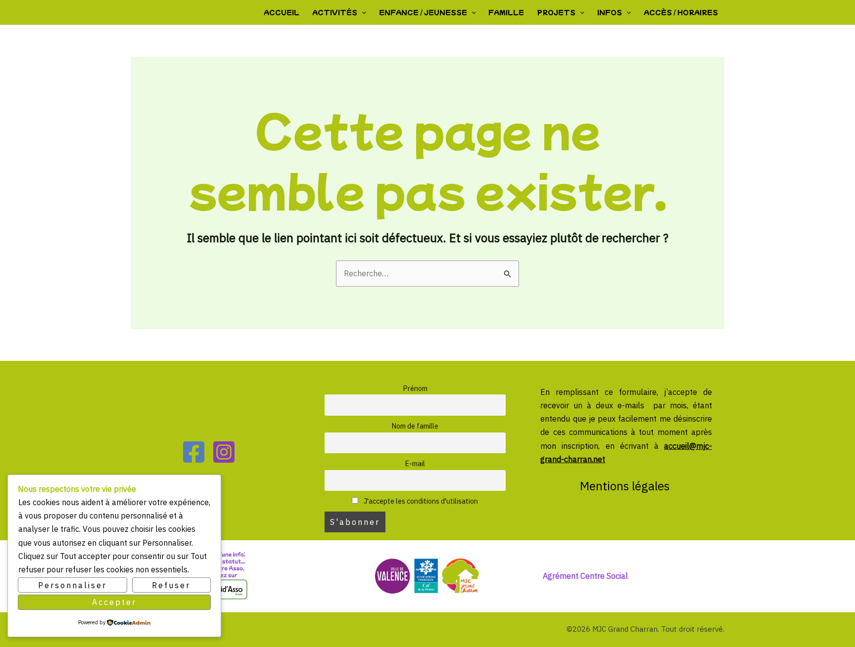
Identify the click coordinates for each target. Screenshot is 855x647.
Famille (506, 12)
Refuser (171, 585)
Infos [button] (609, 12)
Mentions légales (626, 486)
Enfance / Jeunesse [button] (423, 12)
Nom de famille (414, 426)
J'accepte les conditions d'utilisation (420, 501)
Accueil (281, 12)
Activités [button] (334, 12)
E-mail (415, 463)
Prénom (415, 388)
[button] (361, 12)
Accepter (114, 602)
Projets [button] (556, 12)
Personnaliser (72, 585)
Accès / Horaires (681, 12)
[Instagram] (224, 452)
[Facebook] (194, 452)
